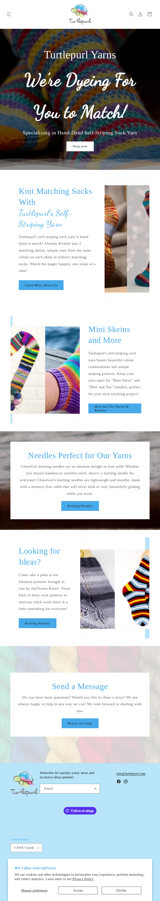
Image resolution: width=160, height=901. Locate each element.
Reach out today (80, 723)
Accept (77, 890)
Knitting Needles (80, 506)
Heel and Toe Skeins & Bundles (112, 408)
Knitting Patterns (37, 623)
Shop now (80, 146)
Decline (121, 890)
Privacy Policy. (83, 879)
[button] (8, 14)
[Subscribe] (95, 789)
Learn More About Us (41, 285)
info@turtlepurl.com (130, 773)
